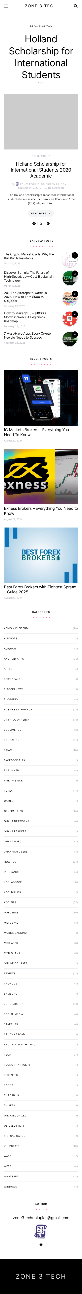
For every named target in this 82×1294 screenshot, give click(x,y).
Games (9, 800)
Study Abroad (14, 1034)
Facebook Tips (14, 760)
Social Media (13, 1014)
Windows (10, 1186)
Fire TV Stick (13, 780)
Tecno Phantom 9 (17, 1064)
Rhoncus (10, 983)
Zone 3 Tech (41, 6)
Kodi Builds (12, 892)
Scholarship (41, 156)
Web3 (8, 1166)
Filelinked (11, 770)
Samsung (11, 993)
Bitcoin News (13, 689)
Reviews (10, 973)
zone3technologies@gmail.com (43, 184)
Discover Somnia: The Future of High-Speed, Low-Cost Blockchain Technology (29, 276)
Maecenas (11, 912)
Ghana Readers (15, 831)
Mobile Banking (15, 932)
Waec (8, 1156)
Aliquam (10, 648)
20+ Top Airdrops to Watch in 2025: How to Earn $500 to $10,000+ (25, 297)
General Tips (13, 811)
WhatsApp (11, 1176)
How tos (10, 861)
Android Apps (14, 658)
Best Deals (12, 679)
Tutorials (11, 1095)
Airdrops (11, 638)
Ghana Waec (13, 841)
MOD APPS (11, 942)
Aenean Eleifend (16, 628)
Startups (11, 1024)
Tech (7, 1054)
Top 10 (8, 1085)
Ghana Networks (16, 821)
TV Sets (9, 1105)
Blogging (11, 699)
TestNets (11, 1074)
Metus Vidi (12, 922)
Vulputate (12, 1146)
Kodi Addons (13, 882)
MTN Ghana (12, 953)
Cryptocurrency (17, 719)
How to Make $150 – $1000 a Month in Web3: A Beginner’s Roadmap (25, 317)
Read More (39, 213)
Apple (8, 668)
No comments (56, 187)
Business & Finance (18, 709)
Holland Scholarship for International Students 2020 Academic (41, 170)
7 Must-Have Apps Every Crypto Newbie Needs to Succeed (27, 335)
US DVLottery (14, 1125)
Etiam (8, 750)
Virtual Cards (14, 1135)
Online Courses (15, 963)
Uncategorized (15, 1115)
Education (12, 739)
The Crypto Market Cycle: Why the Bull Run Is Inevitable (29, 256)
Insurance (12, 871)
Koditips (10, 902)
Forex (8, 790)
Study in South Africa (20, 1044)
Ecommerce (12, 729)
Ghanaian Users (16, 851)
